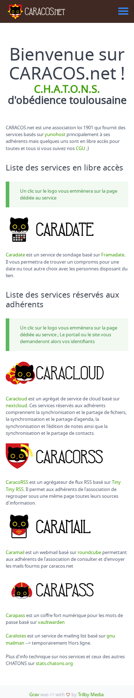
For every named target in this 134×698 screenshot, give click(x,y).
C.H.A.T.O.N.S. (67, 89)
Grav (34, 694)
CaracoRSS (17, 482)
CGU (80, 148)
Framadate (112, 254)
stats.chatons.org (54, 663)
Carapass (15, 615)
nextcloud (16, 405)
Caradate (15, 254)
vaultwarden (51, 622)
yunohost (55, 134)
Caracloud (16, 398)
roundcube (89, 552)
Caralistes (16, 635)
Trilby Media (91, 694)
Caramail (15, 552)
